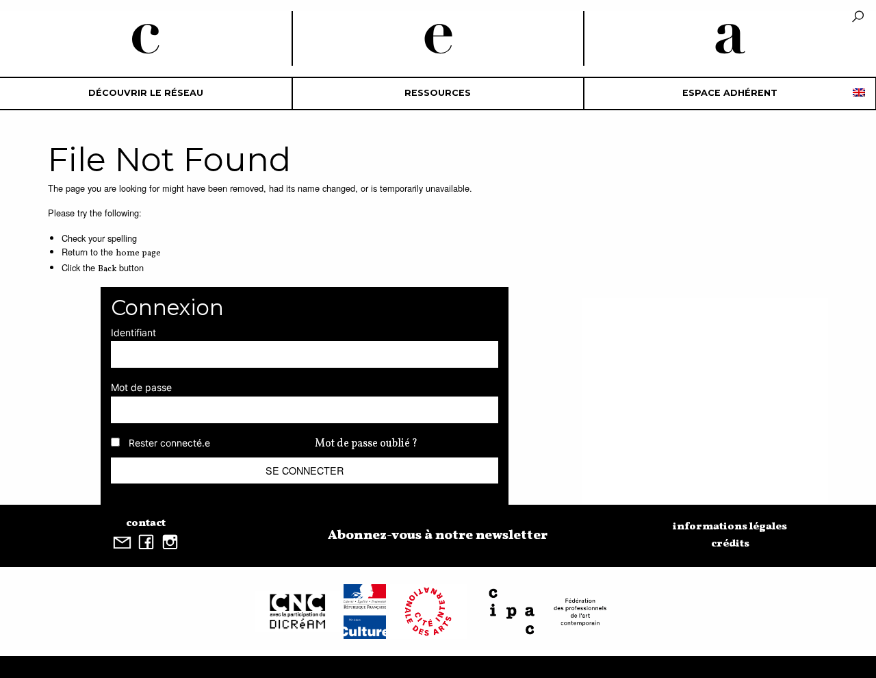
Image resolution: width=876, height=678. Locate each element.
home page (138, 253)
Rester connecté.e (169, 443)
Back (107, 269)
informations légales (730, 526)
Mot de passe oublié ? (366, 443)
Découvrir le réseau (145, 93)
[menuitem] (146, 93)
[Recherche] (858, 17)
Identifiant (133, 332)
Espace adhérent (729, 93)
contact (146, 523)
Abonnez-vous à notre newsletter (438, 535)
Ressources (437, 93)
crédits (730, 543)
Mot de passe (141, 387)
